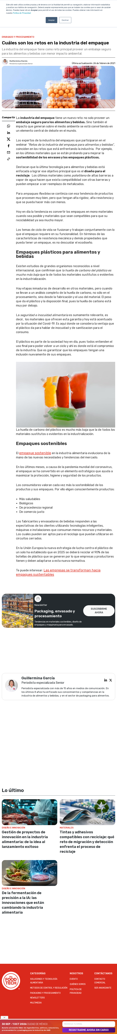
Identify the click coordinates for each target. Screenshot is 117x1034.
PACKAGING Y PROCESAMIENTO (45, 993)
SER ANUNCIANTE (102, 988)
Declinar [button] (65, 20)
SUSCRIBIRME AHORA (99, 610)
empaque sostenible (35, 453)
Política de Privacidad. (22, 13)
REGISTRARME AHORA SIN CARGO (89, 1030)
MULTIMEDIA (36, 1002)
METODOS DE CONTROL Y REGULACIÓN (48, 988)
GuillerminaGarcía (18, 61)
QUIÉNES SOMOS (78, 984)
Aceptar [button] (51, 20)
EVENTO (74, 979)
